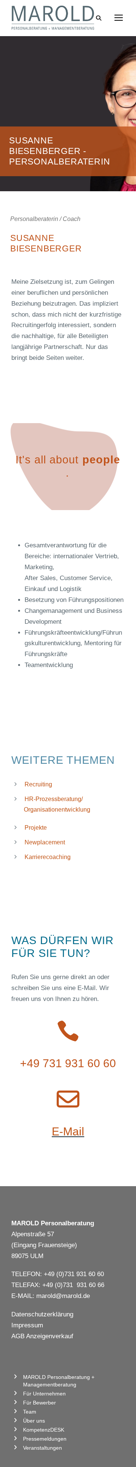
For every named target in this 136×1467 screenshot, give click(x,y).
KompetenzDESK (43, 1430)
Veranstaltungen (42, 1448)
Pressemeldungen (44, 1439)
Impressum (27, 1325)
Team (29, 1412)
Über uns (34, 1421)
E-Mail (68, 1131)
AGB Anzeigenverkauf (42, 1336)
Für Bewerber (39, 1403)
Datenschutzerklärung (42, 1314)
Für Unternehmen (44, 1394)
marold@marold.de (63, 1295)
